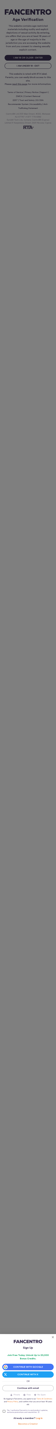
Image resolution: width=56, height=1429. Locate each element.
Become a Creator (28, 1424)
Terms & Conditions (44, 1399)
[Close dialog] (53, 1337)
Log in (39, 1418)
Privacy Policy (12, 1401)
